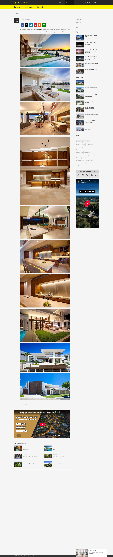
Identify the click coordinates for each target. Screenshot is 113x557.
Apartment (78, 19)
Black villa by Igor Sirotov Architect (30, 456)
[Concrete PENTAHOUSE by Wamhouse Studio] (80, 124)
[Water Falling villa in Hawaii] (48, 457)
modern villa (88, 163)
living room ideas (90, 155)
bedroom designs (89, 144)
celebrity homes (87, 149)
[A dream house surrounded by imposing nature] (80, 98)
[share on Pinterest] (35, 25)
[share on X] (26, 25)
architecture (78, 139)
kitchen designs (89, 147)
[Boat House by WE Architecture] (80, 117)
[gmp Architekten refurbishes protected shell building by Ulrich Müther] (80, 60)
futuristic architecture (80, 155)
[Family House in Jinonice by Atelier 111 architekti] (80, 72)
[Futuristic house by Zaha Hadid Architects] (80, 104)
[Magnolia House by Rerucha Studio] (80, 39)
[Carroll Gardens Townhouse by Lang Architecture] (82, 556)
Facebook (78, 175)
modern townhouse (80, 163)
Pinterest (92, 175)
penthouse (91, 139)
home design (79, 141)
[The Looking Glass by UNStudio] (80, 66)
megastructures (85, 157)
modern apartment (80, 160)
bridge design (79, 149)
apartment (85, 139)
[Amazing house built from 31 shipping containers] (18, 449)
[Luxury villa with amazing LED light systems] (48, 450)
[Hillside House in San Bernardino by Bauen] (80, 111)
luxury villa (39, 29)
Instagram (82, 175)
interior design (86, 141)
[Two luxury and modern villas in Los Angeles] (80, 91)
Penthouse (78, 22)
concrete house (79, 152)
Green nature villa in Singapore (59, 463)
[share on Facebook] (22, 25)
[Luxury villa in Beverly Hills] (18, 465)
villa (23, 19)
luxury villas (27, 19)
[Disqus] (42, 491)
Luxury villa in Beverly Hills (28, 463)
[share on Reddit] (39, 25)
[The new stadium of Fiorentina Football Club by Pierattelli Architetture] (80, 53)
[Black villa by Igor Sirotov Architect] (18, 458)
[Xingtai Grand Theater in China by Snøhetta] (80, 46)
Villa (77, 27)
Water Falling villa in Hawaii (58, 456)
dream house (87, 152)
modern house (89, 160)
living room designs (80, 144)
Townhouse (79, 25)
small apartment (79, 165)
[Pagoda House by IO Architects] (80, 84)
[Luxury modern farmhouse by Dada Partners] (80, 130)
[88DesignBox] (23, 3)
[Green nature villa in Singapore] (48, 466)
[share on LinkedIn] (31, 25)
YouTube (96, 175)
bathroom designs (80, 147)
